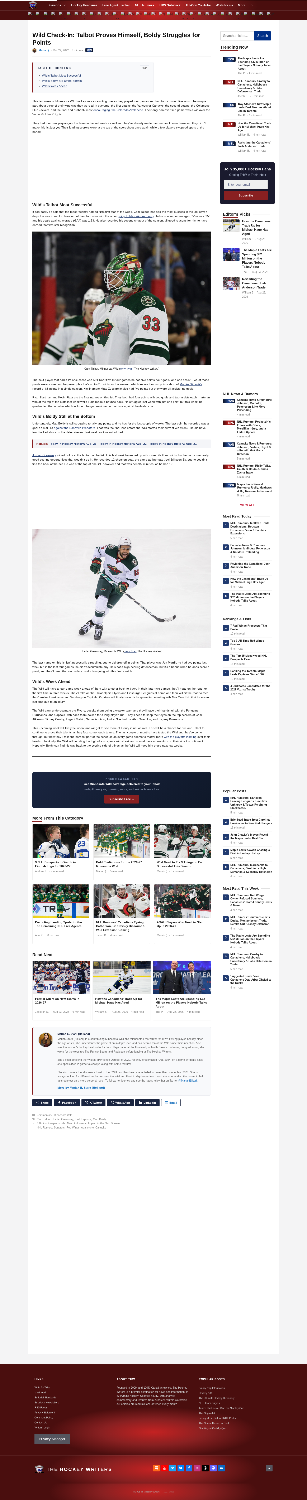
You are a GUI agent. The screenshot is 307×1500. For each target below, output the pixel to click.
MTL (231, 124)
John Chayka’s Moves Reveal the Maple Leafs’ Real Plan (249, 836)
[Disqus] (121, 1189)
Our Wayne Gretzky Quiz (213, 1428)
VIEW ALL (247, 505)
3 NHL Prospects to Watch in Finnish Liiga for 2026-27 (55, 864)
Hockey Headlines (84, 5)
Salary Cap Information (212, 1388)
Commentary (44, 1115)
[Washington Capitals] (263, 15)
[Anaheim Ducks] (32, 15)
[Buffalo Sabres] (47, 15)
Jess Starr (130, 651)
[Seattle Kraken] (209, 15)
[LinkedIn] (221, 1468)
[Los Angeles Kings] (124, 15)
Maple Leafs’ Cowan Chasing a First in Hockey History (250, 851)
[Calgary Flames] (55, 15)
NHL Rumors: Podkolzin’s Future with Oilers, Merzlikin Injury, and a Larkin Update (254, 427)
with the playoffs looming (180, 736)
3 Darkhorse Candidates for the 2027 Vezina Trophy (250, 687)
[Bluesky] (181, 1468)
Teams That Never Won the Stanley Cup (221, 1408)
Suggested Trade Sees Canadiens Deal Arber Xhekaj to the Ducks (250, 980)
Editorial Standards (45, 1397)
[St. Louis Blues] (217, 15)
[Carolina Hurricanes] (63, 15)
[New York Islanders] (163, 15)
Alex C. (39, 935)
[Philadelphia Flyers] (186, 15)
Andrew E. (41, 871)
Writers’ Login (42, 1427)
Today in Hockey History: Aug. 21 (173, 443)
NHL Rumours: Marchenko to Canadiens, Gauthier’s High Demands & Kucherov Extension (251, 868)
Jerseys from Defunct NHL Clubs (217, 1418)
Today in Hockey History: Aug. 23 (72, 443)
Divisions (54, 5)
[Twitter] (172, 1468)
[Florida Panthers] (117, 15)
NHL (231, 82)
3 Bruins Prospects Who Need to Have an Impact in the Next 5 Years (79, 1123)
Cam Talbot (44, 1119)
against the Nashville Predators (74, 427)
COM (89, 50)
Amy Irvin (126, 368)
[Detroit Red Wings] (101, 15)
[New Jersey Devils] (155, 15)
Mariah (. (44, 50)
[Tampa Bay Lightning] (224, 15)
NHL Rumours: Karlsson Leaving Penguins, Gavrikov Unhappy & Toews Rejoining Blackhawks (248, 803)
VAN (231, 400)
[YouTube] (164, 1468)
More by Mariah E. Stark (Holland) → (83, 1087)
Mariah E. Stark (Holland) (73, 1033)
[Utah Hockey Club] (240, 15)
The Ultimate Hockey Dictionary (217, 1398)
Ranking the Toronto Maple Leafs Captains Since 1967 (247, 672)
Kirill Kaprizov (83, 1119)
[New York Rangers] (171, 15)
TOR (231, 59)
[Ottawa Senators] (178, 15)
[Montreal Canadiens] (140, 15)
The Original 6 (207, 1413)
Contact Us (40, 1422)
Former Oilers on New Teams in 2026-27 (57, 1000)
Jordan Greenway (44, 455)
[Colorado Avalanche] (78, 15)
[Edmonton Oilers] (109, 15)
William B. (101, 1011)
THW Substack (169, 5)
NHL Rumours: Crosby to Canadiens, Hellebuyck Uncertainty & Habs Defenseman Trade (253, 86)
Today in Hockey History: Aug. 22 (123, 443)
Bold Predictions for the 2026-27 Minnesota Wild (119, 864)
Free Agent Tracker (116, 5)
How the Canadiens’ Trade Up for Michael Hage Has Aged (118, 1000)
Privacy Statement (44, 1412)
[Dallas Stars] (94, 15)
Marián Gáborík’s (191, 384)
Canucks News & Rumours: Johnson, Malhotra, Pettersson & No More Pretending (254, 405)
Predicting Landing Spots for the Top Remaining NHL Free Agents (58, 924)
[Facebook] (189, 1468)
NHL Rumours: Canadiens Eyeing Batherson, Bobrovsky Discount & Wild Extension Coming (120, 926)
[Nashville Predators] (147, 15)
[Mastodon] (213, 1468)
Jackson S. (42, 1011)
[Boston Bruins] (40, 15)
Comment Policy (43, 1417)
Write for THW (42, 1387)
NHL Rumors (144, 5)
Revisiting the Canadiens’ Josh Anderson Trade (254, 144)
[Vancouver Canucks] (248, 15)
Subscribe (245, 195)
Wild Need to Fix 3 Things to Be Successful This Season (179, 864)
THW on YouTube (198, 5)
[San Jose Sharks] (201, 15)
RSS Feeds (40, 1407)
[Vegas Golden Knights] (255, 15)
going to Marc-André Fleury (136, 216)
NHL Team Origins (209, 1403)
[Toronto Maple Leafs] (232, 15)
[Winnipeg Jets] (271, 15)
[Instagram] (197, 1468)
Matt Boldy (99, 1119)
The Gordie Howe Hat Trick (214, 1423)
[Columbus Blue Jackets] (86, 15)
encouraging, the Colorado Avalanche (118, 110)
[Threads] (205, 1468)
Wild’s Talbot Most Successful (61, 75)
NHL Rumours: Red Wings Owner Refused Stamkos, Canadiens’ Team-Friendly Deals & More (251, 900)
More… (243, 5)
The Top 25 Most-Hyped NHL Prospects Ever (248, 657)
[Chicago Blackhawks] (70, 15)
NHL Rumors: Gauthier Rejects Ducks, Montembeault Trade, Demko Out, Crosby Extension (250, 921)
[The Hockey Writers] (32, 5)
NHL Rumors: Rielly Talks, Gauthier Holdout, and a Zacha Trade (254, 469)
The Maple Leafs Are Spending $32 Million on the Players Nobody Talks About (181, 1002)
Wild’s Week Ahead (54, 86)
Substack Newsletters (46, 1402)
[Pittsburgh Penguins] (194, 15)
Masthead (40, 1392)
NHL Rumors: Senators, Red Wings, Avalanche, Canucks (71, 1127)
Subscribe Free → (122, 799)
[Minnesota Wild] (132, 15)
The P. (159, 1011)
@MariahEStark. (188, 1080)
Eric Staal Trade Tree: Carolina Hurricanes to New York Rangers (251, 821)
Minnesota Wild (63, 1115)
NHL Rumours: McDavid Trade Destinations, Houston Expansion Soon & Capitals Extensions (249, 528)
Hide (144, 67)
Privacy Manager (52, 1439)
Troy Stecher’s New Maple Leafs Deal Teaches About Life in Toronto (254, 107)
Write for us (224, 5)
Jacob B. (101, 935)
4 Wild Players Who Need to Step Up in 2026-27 (180, 924)
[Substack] (156, 1468)
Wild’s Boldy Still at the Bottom (62, 80)
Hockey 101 (205, 1393)
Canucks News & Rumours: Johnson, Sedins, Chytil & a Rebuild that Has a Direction (254, 449)
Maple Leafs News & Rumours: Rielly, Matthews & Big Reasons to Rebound (254, 488)
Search (262, 36)
